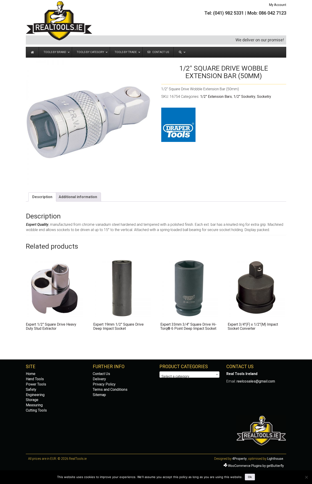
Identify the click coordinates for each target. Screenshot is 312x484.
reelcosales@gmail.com (256, 381)
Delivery (99, 379)
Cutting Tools (36, 410)
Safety (31, 389)
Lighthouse (275, 458)
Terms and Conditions (110, 389)
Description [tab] (42, 197)
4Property (239, 458)
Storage (32, 400)
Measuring (34, 405)
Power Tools (36, 384)
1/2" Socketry (244, 96)
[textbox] (189, 377)
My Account (277, 5)
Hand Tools (35, 379)
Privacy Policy (104, 384)
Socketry (264, 96)
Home (30, 374)
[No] (306, 477)
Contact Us (101, 374)
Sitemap (99, 395)
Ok (250, 477)
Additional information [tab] (78, 197)
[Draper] (178, 125)
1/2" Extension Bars (216, 96)
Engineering (35, 395)
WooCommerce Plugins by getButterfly (256, 466)
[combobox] (189, 374)
